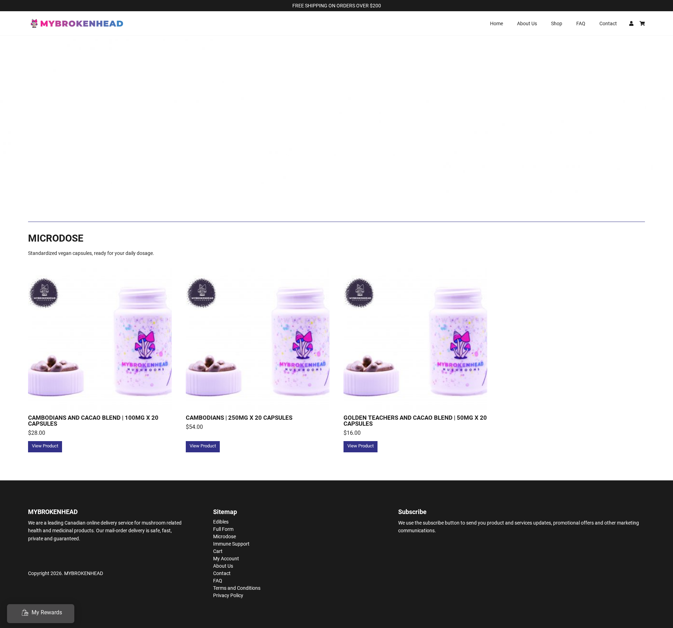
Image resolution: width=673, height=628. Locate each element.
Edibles (221, 522)
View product (45, 445)
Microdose (224, 536)
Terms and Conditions (236, 588)
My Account (226, 558)
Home (496, 23)
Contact (608, 23)
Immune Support (231, 544)
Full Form (223, 529)
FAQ (580, 23)
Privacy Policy (228, 595)
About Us (527, 23)
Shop (556, 23)
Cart (218, 551)
